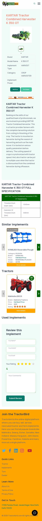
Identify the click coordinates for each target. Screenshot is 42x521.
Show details (21, 265)
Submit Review (15, 398)
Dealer (4, 475)
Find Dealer (26, 89)
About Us (5, 486)
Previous (3, 247)
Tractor (5, 464)
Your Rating (11, 364)
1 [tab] (21, 53)
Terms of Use (7, 490)
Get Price (15, 89)
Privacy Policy (7, 494)
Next (38, 247)
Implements (7, 467)
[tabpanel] (21, 49)
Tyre (4, 471)
